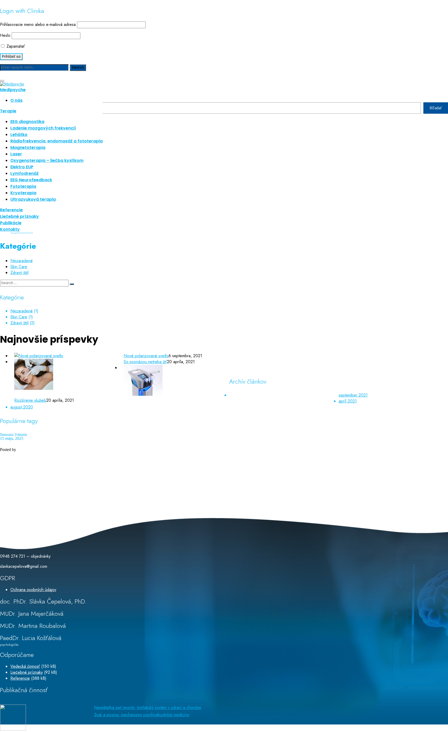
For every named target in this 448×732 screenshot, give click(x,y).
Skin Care (18, 267)
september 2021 (353, 395)
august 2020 (21, 407)
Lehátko (18, 135)
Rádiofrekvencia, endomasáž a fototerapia (56, 141)
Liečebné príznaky (19, 216)
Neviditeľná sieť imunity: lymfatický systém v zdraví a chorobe (147, 708)
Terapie (8, 111)
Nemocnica (6, 434)
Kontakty (10, 229)
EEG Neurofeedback (31, 180)
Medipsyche (13, 90)
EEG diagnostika (27, 122)
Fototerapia (23, 186)
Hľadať (436, 108)
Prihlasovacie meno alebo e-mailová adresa (38, 24)
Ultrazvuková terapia (33, 199)
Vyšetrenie (21, 434)
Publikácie (11, 223)
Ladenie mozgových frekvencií (43, 128)
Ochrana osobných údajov (33, 590)
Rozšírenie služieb (30, 400)
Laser (16, 154)
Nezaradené (21, 261)
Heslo (5, 35)
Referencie (11, 210)
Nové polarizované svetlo (146, 356)
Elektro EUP (21, 167)
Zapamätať (15, 46)
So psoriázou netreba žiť (145, 362)
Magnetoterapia (27, 147)
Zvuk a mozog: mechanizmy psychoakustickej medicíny (141, 715)
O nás (16, 100)
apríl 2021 (348, 401)
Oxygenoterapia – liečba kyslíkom (46, 160)
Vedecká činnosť (25, 666)
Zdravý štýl (19, 273)
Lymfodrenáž (24, 173)
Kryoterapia (23, 193)
